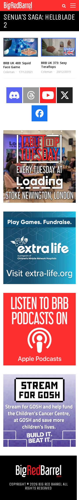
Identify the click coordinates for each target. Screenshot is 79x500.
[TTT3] (39, 201)
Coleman (8, 72)
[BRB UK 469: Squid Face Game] (20, 47)
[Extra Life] (39, 282)
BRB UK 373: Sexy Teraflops (54, 65)
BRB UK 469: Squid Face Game (17, 65)
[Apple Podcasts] (39, 364)
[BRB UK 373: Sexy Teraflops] (58, 47)
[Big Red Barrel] (17, 10)
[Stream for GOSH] (39, 445)
